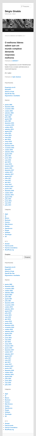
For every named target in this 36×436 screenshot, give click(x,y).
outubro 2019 (9, 127)
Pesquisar (7, 254)
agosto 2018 (8, 154)
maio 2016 (8, 203)
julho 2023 (8, 117)
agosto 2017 (8, 176)
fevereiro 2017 (9, 186)
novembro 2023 (9, 109)
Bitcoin (7, 218)
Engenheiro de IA (10, 87)
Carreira (7, 222)
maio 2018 (8, 160)
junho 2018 (8, 158)
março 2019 (8, 141)
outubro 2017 (9, 172)
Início (6, 30)
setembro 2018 (9, 152)
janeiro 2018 (8, 168)
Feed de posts (9, 246)
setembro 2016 (9, 195)
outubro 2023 (9, 111)
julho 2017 (8, 178)
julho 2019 (8, 133)
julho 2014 (8, 205)
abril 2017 (8, 182)
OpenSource (8, 228)
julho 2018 (8, 156)
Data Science (9, 224)
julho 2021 (8, 121)
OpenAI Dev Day (9, 93)
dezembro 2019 (9, 123)
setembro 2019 (9, 129)
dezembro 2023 (9, 107)
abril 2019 (8, 139)
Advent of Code (9, 91)
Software (7, 232)
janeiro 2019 (8, 143)
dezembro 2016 (9, 190)
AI (5, 216)
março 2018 (8, 164)
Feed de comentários (11, 248)
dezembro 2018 (9, 145)
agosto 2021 (8, 119)
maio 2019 (8, 137)
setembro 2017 (9, 174)
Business (18, 77)
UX (6, 236)
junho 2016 (8, 201)
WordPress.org (9, 250)
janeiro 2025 (8, 105)
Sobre (12, 30)
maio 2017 (8, 180)
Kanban (7, 226)
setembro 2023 (9, 113)
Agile (13, 77)
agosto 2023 (8, 115)
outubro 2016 (9, 193)
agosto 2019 (8, 131)
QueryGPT (8, 89)
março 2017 (8, 184)
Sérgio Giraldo (13, 11)
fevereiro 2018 (9, 166)
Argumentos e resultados (12, 96)
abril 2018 (8, 162)
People (7, 230)
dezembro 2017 (9, 170)
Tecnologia (8, 234)
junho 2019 (8, 135)
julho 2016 (8, 199)
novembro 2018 (9, 148)
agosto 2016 (8, 197)
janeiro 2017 (8, 188)
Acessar (7, 244)
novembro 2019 (9, 125)
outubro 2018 (9, 150)
